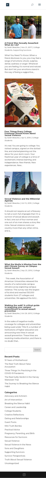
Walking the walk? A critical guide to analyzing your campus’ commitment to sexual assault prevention (22, 308)
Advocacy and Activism (16, 396)
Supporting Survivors (22, 50)
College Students (13, 411)
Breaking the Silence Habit (17, 403)
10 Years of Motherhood (16, 360)
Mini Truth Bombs (13, 426)
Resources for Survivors (16, 437)
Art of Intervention (13, 400)
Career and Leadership (15, 407)
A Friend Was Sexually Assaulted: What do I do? (21, 44)
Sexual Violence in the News (18, 445)
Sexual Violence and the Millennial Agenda (22, 200)
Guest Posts (10, 422)
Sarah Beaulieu (13, 47)
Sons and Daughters (14, 448)
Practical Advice (12, 430)
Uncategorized (12, 463)
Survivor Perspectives (15, 456)
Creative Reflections (14, 415)
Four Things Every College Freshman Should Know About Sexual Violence (20, 133)
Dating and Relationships (17, 418)
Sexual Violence (12, 441)
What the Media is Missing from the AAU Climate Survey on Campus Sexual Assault (23, 266)
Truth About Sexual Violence (18, 459)
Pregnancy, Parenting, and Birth (20, 433)
